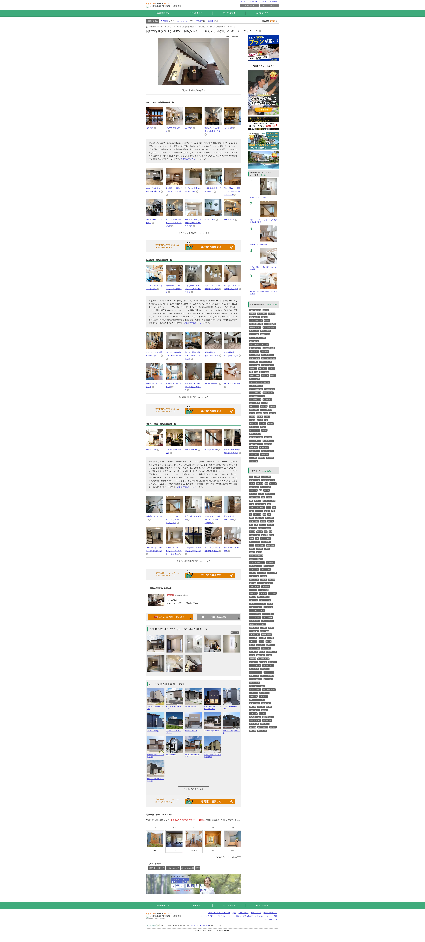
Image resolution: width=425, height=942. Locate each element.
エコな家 (264, 403)
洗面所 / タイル (270, 562)
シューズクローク (255, 586)
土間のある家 (264, 351)
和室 (266, 420)
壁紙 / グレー (260, 645)
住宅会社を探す (196, 13)
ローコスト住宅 (254, 330)
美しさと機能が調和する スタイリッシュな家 (174, 223)
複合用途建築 (270, 545)
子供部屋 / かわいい (268, 717)
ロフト (268, 507)
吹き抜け (266, 511)
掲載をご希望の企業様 (244, 916)
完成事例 (164, 21)
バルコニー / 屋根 (267, 617)
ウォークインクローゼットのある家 (259, 382)
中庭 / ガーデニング (264, 600)
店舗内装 (252, 548)
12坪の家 (267, 416)
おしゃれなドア (260, 545)
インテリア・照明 (265, 538)
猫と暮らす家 (210, 219)
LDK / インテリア (266, 634)
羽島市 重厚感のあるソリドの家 (155, 780)
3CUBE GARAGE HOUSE (173, 732)
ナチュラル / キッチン (269, 689)
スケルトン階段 (254, 521)
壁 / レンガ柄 (260, 655)
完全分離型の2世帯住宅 (256, 437)
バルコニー (259, 511)
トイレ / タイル (254, 576)
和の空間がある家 (191, 731)
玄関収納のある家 (269, 389)
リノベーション (271, 919)
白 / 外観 (257, 476)
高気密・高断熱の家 (255, 310)
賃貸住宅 (264, 317)
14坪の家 (252, 420)
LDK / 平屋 (270, 638)
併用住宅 (266, 320)
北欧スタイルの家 (268, 392)
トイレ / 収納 (261, 572)
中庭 (274, 507)
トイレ (251, 504)
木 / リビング (272, 662)
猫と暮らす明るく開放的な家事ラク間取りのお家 (193, 223)
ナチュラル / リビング (256, 672)
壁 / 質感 (268, 655)
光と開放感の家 (191, 450)
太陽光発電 (272, 406)
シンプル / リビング (255, 665)
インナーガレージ (255, 430)
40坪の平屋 (253, 457)
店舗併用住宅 (268, 444)
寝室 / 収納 (253, 583)
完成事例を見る (162, 13)
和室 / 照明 (253, 727)
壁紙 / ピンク (253, 651)
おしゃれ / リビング (268, 665)
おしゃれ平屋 (253, 461)
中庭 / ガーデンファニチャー (257, 603)
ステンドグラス (266, 542)
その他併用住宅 (264, 447)
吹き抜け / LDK (264, 631)
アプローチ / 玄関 (265, 487)
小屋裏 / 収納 (253, 593)
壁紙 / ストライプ (271, 651)
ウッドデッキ (257, 514)
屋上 (251, 524)
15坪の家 (259, 420)
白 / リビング (262, 662)
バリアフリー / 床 (254, 365)
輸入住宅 (272, 375)
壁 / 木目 (252, 655)
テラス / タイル (268, 607)
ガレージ (270, 521)
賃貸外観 (252, 552)
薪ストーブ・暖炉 (255, 542)
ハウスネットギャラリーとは (250, 1)
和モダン (263, 427)
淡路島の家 (228, 128)
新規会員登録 (249, 5)
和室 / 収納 (253, 730)
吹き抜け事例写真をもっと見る (193, 397)
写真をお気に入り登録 (218, 617)
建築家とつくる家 (265, 330)
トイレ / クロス (272, 572)
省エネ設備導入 (254, 409)
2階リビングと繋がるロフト (155, 708)
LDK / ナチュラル (254, 634)
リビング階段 (269, 518)
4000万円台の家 (265, 334)
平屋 (251, 372)
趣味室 (271, 535)
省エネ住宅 (264, 406)
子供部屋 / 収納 (267, 720)
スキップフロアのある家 (268, 358)
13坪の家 (259, 416)
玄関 (266, 483)
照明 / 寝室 (265, 710)
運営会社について (270, 913)
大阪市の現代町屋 (212, 384)
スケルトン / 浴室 (265, 569)
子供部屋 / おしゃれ (255, 720)
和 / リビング (253, 662)
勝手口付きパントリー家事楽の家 (155, 756)
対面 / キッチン (270, 493)
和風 (256, 524)
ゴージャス (253, 528)
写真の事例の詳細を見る (193, 90)
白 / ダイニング (254, 675)
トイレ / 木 (263, 576)
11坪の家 (252, 416)
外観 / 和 (252, 483)
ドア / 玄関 (273, 483)
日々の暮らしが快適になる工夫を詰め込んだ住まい (232, 191)
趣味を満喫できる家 (255, 348)
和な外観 (270, 423)
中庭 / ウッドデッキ (263, 596)
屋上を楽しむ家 (267, 399)
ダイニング (253, 493)
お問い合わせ (272, 1)
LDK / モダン (253, 638)
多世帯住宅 (268, 437)
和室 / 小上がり (262, 730)
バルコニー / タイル (255, 614)
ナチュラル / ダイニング (267, 675)
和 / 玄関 (271, 627)
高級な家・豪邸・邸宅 (256, 324)
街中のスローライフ (192, 707)
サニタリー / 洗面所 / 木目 (257, 562)
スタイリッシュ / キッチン (257, 699)
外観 (251, 476)
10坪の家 (272, 413)
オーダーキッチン (268, 440)
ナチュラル (263, 524)
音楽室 (251, 538)
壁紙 (257, 538)
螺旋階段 (263, 521)
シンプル (270, 524)
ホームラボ (172, 600)
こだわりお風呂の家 (268, 348)
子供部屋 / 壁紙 (254, 723)
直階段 (251, 518)
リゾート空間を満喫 (269, 324)
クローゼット (265, 586)
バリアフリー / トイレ (265, 361)
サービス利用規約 (207, 916)
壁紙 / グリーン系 (254, 648)
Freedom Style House (211, 730)
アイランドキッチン (255, 440)
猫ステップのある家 (232, 384)
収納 (269, 504)
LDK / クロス (253, 641)
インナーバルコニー (267, 621)
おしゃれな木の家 (255, 403)
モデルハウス (262, 368)
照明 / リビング (265, 669)
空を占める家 (151, 450)
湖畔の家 (149, 128)
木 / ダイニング (268, 679)
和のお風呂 (263, 423)
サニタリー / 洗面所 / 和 (256, 559)
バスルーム (258, 500)
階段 (269, 514)
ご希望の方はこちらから (190, 159)
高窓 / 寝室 (262, 713)
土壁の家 (188, 128)
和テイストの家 (264, 372)
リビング (266, 490)
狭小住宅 (265, 310)
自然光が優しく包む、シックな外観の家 (174, 289)
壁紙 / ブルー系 (270, 645)
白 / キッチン (253, 693)
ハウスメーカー (183, 21)
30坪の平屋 (261, 457)
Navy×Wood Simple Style (192, 755)
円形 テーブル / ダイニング (257, 686)
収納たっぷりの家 (255, 379)
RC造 (256, 372)
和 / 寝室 (268, 706)
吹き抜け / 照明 (254, 627)
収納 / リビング (254, 669)
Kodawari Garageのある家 (231, 732)
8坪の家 (259, 413)
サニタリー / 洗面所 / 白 (256, 555)
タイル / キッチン (254, 703)
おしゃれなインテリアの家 (257, 396)
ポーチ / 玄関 (253, 490)
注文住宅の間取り (255, 317)
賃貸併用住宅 (253, 447)
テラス (251, 511)
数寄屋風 (259, 531)
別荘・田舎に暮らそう (269, 327)
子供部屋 (264, 430)
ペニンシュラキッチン (256, 444)
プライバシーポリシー (225, 916)
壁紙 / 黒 (252, 645)
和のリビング (253, 423)
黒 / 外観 (259, 552)
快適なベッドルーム (267, 354)
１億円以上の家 (254, 341)
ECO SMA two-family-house (173, 707)
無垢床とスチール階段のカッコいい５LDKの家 (212, 519)
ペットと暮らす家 (255, 354)
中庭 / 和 (270, 603)
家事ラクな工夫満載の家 (258, 244)
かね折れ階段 (259, 518)
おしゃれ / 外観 (266, 476)
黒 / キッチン (253, 696)
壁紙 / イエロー (266, 648)
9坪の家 (265, 413)
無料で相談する (229, 13)
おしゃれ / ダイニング (256, 679)
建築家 (210, 21)
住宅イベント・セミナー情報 (266, 916)
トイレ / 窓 (253, 572)
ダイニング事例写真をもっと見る (194, 233)
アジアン (252, 531)
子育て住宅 (272, 313)
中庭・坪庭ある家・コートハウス (259, 344)
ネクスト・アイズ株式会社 (199, 925)
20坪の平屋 (270, 457)
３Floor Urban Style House (230, 708)
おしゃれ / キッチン (255, 689)
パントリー (253, 590)
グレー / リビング (269, 672)
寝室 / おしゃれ (266, 703)
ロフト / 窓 (253, 596)
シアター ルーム (254, 351)
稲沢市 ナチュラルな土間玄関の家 (212, 756)
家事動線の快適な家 (255, 327)
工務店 (199, 21)
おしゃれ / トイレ (260, 504)
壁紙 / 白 (268, 641)
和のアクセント (254, 427)
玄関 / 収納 (263, 579)
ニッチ (251, 545)
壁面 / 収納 (272, 579)
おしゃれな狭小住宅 (266, 409)
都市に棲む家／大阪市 (258, 197)
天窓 (273, 511)
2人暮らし (271, 368)
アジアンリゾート (255, 451)
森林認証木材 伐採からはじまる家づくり (193, 387)
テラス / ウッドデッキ (256, 607)
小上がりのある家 (255, 358)
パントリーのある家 (255, 392)
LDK (260, 490)
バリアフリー (253, 361)
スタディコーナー (255, 535)
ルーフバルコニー (255, 621)
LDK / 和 (261, 641)
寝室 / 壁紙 (261, 706)
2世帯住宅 (252, 313)
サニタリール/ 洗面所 (269, 500)
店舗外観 (266, 548)
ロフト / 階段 (272, 593)
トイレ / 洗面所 (254, 569)
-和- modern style (153, 731)
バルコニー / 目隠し (255, 617)
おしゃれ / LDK (254, 631)
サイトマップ (256, 913)
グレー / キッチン (264, 693)
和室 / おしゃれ (265, 723)
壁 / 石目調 (253, 658)
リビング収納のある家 (256, 385)
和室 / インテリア (263, 727)
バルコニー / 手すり (268, 614)
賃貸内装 (259, 548)
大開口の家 (265, 375)
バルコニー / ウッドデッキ (257, 610)
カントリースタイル (267, 451)
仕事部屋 (264, 535)
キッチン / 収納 (254, 579)
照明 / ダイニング (254, 682)
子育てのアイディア (255, 433)
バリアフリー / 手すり (268, 365)
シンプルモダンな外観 (268, 480)
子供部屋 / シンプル (255, 717)
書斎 (270, 531)
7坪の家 (252, 413)
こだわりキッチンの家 (256, 320)
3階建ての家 (253, 368)
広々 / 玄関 (263, 627)
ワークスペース (254, 454)
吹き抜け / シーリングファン (257, 624)
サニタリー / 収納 (269, 566)
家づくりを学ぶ (262, 13)
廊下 (265, 531)
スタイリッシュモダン (264, 528)
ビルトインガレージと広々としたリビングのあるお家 (174, 519)
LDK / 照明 (262, 638)
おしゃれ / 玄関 (254, 487)
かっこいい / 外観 (254, 480)
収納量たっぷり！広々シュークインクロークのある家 (174, 551)
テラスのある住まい (255, 399)
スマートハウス (254, 406)
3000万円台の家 (254, 334)
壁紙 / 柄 (261, 651)
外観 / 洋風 (260, 483)
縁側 (264, 514)
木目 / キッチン (263, 696)
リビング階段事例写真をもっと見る (194, 561)
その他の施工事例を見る (193, 789)
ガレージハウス (262, 313)
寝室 (263, 497)
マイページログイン (269, 5)
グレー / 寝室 (253, 713)
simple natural (171, 755)
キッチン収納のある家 (256, 389)
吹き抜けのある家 (255, 375)
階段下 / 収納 (262, 593)
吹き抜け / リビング (263, 658)
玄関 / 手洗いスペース (256, 566)
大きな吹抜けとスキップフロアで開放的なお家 (193, 289)
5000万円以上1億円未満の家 (257, 337)
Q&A (264, 1)
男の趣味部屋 (264, 454)
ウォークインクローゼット (257, 507)
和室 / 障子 (273, 727)
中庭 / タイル (253, 600)
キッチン (260, 493)
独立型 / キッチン (254, 497)
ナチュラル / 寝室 (254, 710)
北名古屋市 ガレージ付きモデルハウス (212, 708)
